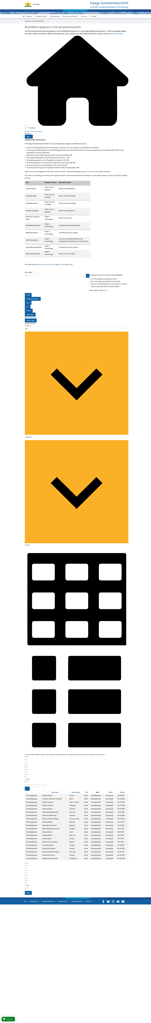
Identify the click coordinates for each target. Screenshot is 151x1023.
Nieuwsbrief (123, 901)
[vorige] (27, 757)
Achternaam (76, 792)
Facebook (103, 901)
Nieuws (29, 16)
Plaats (29, 311)
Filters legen (31, 321)
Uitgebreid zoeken (33, 299)
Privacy (88, 901)
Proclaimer (33, 901)
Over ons (84, 16)
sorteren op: (28, 325)
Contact (94, 16)
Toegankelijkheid (77, 901)
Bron (28, 303)
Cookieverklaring (47, 901)
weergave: (27, 545)
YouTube (118, 901)
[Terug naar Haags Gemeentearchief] (32, 4)
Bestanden (30, 314)
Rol (28, 307)
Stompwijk (32, 317)
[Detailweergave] (76, 752)
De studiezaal (54, 16)
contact (61, 264)
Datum (122, 792)
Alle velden (28, 272)
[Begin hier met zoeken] (77, 125)
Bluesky (108, 901)
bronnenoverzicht (116, 33)
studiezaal (90, 171)
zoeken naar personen (45, 264)
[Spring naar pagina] (27, 789)
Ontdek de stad (41, 16)
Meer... (29, 137)
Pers (25, 901)
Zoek (28, 295)
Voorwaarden (62, 901)
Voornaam (55, 792)
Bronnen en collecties (70, 16)
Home (24, 16)
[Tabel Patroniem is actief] (76, 649)
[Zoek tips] (87, 276)
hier (106, 290)
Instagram (113, 901)
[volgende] (27, 782)
